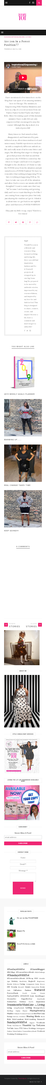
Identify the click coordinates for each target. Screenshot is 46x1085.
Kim (36, 1005)
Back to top (35, 1082)
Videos (25, 1028)
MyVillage (10, 1011)
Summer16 (41, 1019)
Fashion (28, 990)
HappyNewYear (26, 999)
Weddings (32, 1028)
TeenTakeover (16, 1025)
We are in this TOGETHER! (27, 918)
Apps (8, 981)
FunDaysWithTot (13, 996)
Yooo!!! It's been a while (26, 944)
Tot (26, 241)
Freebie (33, 993)
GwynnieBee (11, 999)
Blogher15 (31, 981)
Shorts (43, 1016)
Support (32, 1023)
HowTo (31, 1002)
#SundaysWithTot (18, 975)
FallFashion (17, 990)
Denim (37, 984)
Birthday (15, 981)
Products (23, 1013)
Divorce (42, 984)
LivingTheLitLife (19, 1008)
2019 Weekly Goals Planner (19, 394)
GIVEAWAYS (24, 996)
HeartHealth (41, 999)
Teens (9, 1025)
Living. (9, 1008)
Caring (22, 984)
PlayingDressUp (37, 1010)
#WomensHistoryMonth (16, 978)
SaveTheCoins (39, 1014)
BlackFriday (23, 981)
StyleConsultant (18, 1019)
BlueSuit (9, 984)
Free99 (24, 993)
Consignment (30, 984)
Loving (29, 1007)
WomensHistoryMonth (29, 1031)
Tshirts (16, 1028)
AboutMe (42, 978)
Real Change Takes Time (17, 485)
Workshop (10, 1034)
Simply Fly (21, 931)
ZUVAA (25, 1034)
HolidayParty (12, 1002)
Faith (8, 990)
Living (28, 37)
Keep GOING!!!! (11, 531)
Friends (42, 993)
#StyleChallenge (40, 972)
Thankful (26, 1025)
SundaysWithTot (17, 1022)
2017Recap (29, 978)
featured (39, 990)
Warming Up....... (12, 439)
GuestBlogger (40, 996)
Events (42, 987)
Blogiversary (41, 981)
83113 (36, 978)
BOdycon (16, 984)
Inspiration (40, 1002)
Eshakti (27, 987)
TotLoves (40, 1025)
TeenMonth (40, 1023)
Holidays (22, 1002)
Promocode (29, 1013)
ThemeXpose (22, 1078)
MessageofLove (39, 1008)
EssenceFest (35, 987)
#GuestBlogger (37, 969)
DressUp (14, 987)
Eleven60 (21, 987)
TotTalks (10, 1028)
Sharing (30, 1016)
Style (9, 1019)
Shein (37, 1016)
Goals (32, 996)
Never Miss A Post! (23, 833)
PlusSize (10, 1014)
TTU (21, 1028)
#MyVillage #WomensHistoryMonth (20, 972)
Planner (25, 1011)
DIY (8, 987)
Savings (10, 1016)
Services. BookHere (19, 1016)
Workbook (41, 1031)
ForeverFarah (12, 993)
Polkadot (17, 1013)
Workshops (19, 1034)
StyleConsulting (30, 1019)
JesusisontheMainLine (14, 37)
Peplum (18, 1011)
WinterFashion (17, 1031)
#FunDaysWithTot (16, 969)
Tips (33, 1025)
